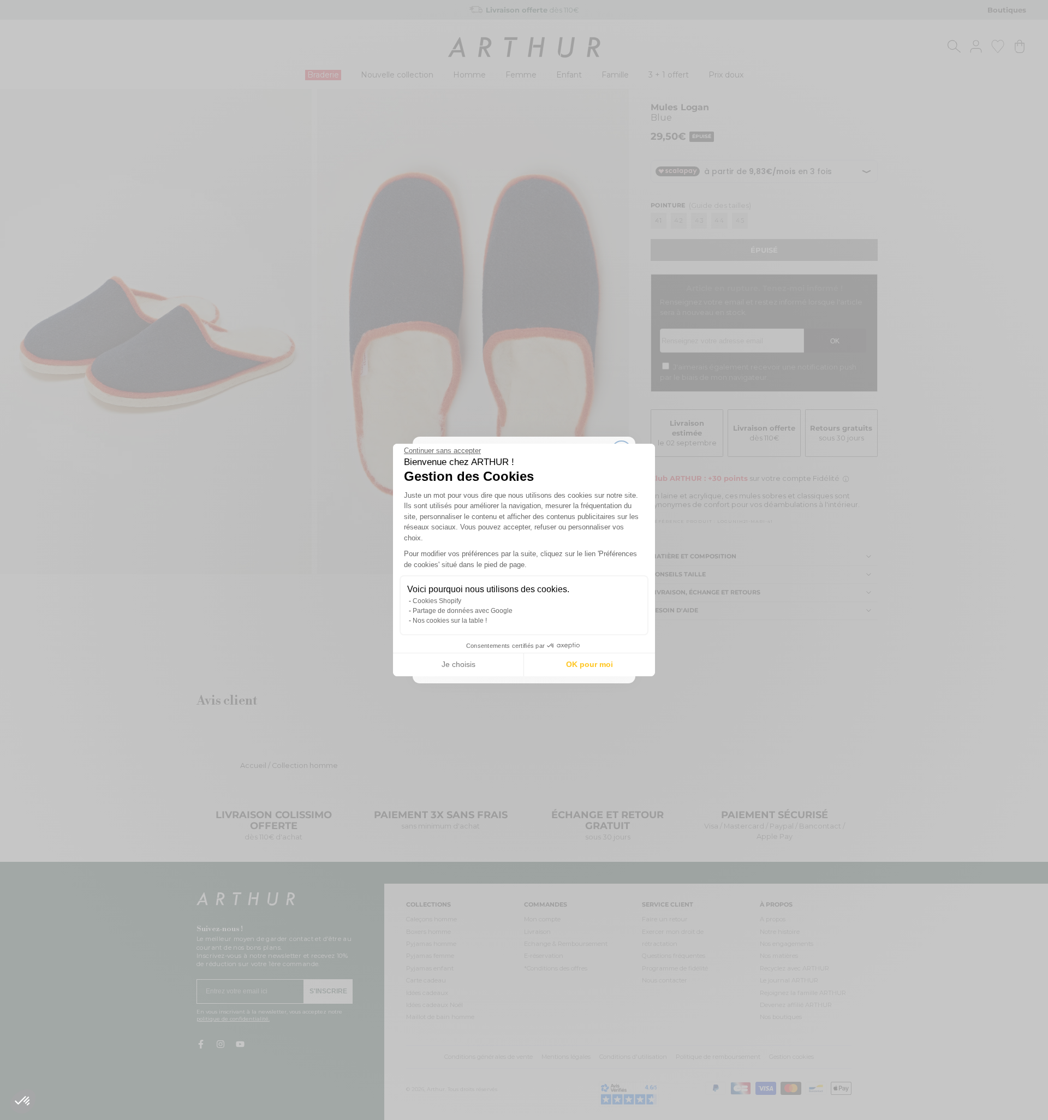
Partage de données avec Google (463, 611)
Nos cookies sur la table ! (450, 620)
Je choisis (458, 664)
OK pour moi (589, 664)
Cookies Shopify (437, 601)
